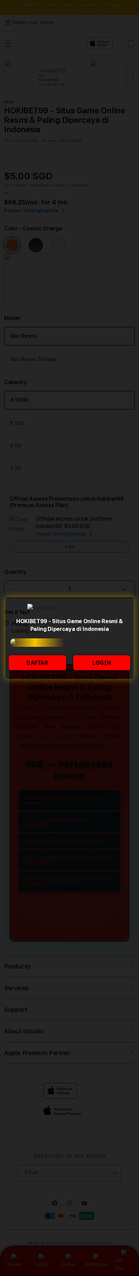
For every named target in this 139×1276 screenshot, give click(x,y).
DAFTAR (37, 662)
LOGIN (101, 662)
